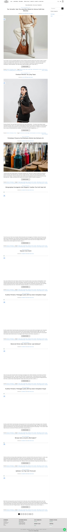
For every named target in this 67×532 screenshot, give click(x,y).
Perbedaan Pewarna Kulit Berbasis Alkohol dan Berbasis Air (26, 138)
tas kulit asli (44, 69)
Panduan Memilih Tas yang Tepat (26, 74)
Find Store (5, 521)
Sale (11, 1)
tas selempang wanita (11, 70)
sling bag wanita (35, 69)
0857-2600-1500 (22, 524)
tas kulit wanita (39, 183)
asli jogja (19, 245)
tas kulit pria (34, 183)
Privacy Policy (27, 1)
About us (37, 1)
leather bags (25, 245)
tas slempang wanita (18, 70)
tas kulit (40, 69)
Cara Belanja (6, 523)
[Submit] (62, 8)
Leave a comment (45, 70)
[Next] (32, 514)
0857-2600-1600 (22, 522)
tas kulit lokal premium (14, 183)
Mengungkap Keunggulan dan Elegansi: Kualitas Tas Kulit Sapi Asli (25, 187)
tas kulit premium (29, 183)
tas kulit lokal (7, 183)
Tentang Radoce (6, 522)
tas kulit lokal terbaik (21, 183)
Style (29, 7)
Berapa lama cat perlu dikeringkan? (25, 438)
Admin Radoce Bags (29, 13)
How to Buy (41, 1)
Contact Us (32, 1)
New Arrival (16, 1)
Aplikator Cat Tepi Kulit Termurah (26, 471)
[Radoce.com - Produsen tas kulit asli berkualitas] (6, 1)
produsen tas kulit (31, 245)
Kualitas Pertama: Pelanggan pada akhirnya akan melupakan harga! (25, 294)
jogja (22, 245)
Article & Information (24, 7)
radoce (26, 69)
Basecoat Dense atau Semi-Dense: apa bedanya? (26, 344)
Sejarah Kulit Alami (25, 251)
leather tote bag (22, 69)
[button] (60, 1)
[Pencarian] (58, 1)
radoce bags (30, 69)
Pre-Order (21, 1)
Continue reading (25, 66)
